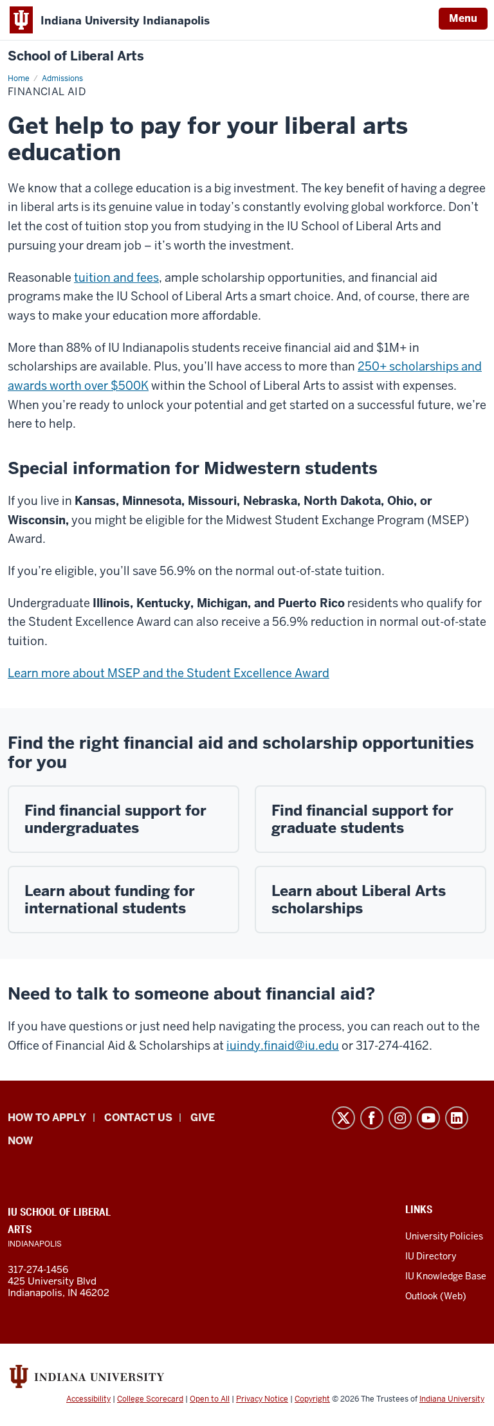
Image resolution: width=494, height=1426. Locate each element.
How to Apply (47, 1117)
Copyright (312, 1399)
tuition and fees (116, 277)
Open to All (210, 1399)
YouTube (428, 1117)
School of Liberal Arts (76, 56)
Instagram (400, 1117)
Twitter (343, 1117)
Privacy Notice (262, 1399)
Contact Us (138, 1117)
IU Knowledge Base (445, 1276)
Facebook (371, 1117)
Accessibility (88, 1399)
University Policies (444, 1236)
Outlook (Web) (435, 1296)
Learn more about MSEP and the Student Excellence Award (168, 673)
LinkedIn (456, 1117)
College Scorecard (150, 1399)
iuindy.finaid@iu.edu (282, 1045)
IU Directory (430, 1256)
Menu (463, 18)
